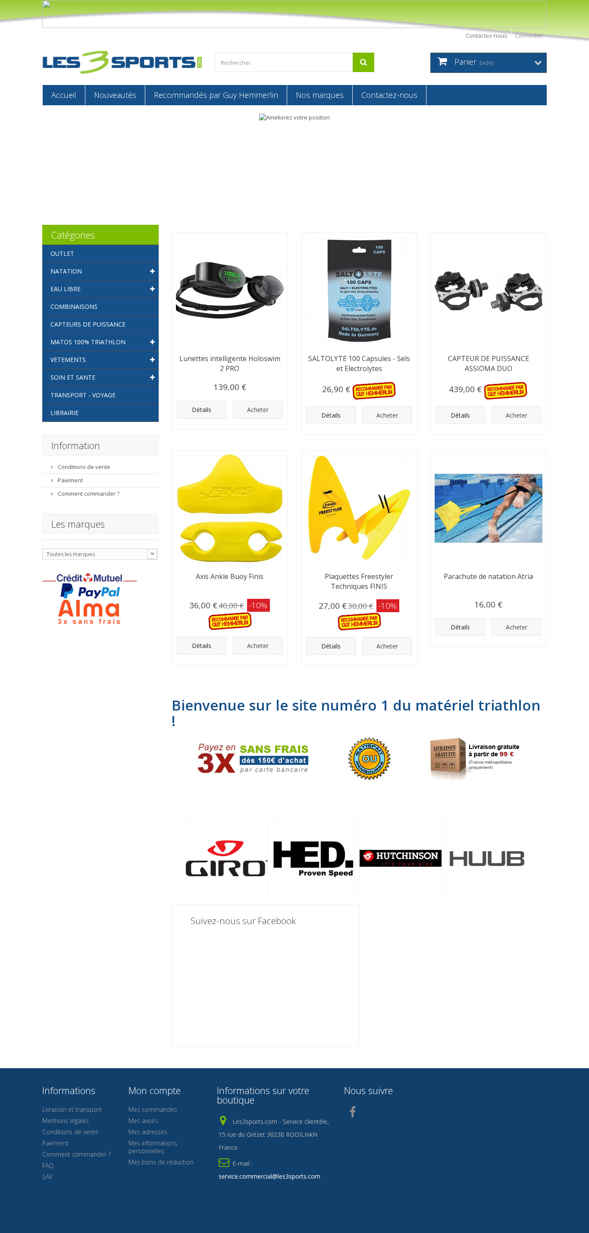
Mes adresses (147, 1132)
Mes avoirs (143, 1121)
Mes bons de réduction (161, 1162)
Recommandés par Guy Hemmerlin (216, 95)
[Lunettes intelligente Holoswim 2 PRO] (230, 290)
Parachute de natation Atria (488, 576)
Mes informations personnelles (152, 1147)
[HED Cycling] (316, 858)
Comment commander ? (87, 493)
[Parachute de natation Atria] (488, 508)
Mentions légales (65, 1121)
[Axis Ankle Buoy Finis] (230, 508)
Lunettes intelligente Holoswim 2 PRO (229, 363)
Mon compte (154, 1090)
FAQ (47, 1165)
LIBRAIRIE (64, 413)
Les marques (78, 523)
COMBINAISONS (73, 306)
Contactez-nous (486, 35)
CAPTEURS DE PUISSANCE (87, 324)
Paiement (69, 480)
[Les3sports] (122, 62)
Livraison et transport (72, 1109)
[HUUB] (489, 858)
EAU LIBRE (65, 289)
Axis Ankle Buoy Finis (229, 576)
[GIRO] (229, 858)
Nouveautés (115, 95)
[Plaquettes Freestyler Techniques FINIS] (359, 508)
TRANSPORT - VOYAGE (83, 395)
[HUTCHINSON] (402, 858)
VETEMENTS (68, 359)
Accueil (63, 95)
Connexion (529, 35)
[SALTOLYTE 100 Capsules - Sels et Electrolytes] (359, 290)
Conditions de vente (83, 467)
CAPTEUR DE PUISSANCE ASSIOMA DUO (488, 363)
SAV (47, 1177)
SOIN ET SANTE (72, 377)
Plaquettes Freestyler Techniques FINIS (359, 581)
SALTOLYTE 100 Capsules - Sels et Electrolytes (359, 363)
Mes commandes (152, 1109)
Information (75, 445)
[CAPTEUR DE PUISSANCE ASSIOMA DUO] (488, 290)
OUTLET (62, 253)
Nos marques (320, 95)
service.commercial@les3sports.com (269, 1176)
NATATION (66, 271)
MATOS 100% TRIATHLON (87, 342)
